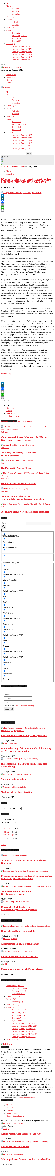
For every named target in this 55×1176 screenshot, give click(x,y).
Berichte (15, 25)
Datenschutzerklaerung (24, 706)
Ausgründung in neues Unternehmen (20, 943)
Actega (9, 411)
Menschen (16, 14)
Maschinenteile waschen (13, 779)
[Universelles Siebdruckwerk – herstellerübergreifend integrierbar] (16, 902)
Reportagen (11, 17)
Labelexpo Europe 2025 (22, 46)
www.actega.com (9, 373)
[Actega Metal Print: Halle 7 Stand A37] (5, 1129)
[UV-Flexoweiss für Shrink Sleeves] (27, 476)
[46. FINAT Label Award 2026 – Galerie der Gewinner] (15, 855)
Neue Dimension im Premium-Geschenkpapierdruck (16, 892)
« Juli (3, 845)
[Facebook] (27, 201)
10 (2, 832)
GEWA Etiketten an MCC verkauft (19, 956)
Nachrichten (11, 6)
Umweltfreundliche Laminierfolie (18, 931)
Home (8, 3)
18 (5, 835)
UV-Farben (11, 413)
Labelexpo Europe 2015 (22, 60)
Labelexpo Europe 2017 (22, 57)
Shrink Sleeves (12, 416)
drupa (8, 30)
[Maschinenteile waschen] (17, 774)
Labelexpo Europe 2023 (22, 49)
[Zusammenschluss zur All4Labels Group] (6, 964)
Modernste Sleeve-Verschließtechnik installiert (25, 511)
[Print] (27, 210)
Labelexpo (10, 44)
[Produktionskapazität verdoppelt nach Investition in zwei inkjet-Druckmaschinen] (24, 871)
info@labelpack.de (27, 1098)
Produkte (15, 11)
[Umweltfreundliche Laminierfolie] (25, 926)
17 (2, 835)
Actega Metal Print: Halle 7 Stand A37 (21, 1133)
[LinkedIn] (27, 195)
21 (13, 835)
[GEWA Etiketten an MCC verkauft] (17, 951)
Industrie (15, 9)
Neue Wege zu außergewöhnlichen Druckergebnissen (18, 454)
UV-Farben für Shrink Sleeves (16, 468)
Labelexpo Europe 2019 (22, 54)
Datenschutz (11, 1113)
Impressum (11, 1110)
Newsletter (10, 77)
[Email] (27, 204)
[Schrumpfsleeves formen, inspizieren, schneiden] (12, 1154)
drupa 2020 (16, 38)
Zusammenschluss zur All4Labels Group (22, 969)
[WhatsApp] (27, 207)
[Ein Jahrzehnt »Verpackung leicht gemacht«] (27, 730)
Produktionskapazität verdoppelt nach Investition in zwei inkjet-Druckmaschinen (26, 877)
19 (8, 835)
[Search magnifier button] (3, 527)
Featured (11, 1039)
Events (9, 19)
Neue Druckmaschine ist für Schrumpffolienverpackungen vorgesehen (22, 497)
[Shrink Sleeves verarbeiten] (25, 1141)
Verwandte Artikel (9, 421)
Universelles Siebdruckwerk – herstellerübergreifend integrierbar (19, 908)
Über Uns (10, 80)
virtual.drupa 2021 (19, 36)
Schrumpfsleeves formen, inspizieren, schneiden (25, 1159)
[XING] (27, 198)
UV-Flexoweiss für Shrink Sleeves (18, 483)
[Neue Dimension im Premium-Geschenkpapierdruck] (26, 886)
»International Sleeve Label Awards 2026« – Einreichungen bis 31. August (23, 438)
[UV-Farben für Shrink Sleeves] (17, 460)
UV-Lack (10, 408)
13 (10, 832)
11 (5, 832)
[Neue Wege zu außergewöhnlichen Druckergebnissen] (18, 445)
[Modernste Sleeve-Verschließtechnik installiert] (26, 504)
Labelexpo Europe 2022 (22, 52)
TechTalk (10, 27)
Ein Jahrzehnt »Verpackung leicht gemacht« (24, 735)
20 (10, 835)
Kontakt (9, 83)
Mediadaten (11, 75)
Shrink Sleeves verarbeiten (15, 1146)
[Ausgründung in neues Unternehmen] (9, 939)
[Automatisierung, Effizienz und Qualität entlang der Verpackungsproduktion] (9, 743)
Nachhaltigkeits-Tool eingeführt (17, 792)
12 (8, 832)
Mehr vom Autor (24, 421)
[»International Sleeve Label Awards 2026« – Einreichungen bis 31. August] (27, 429)
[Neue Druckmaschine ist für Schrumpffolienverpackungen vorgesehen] (14, 488)
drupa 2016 (16, 41)
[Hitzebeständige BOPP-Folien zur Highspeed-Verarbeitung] (19, 759)
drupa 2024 (16, 33)
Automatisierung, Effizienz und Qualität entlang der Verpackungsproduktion (26, 749)
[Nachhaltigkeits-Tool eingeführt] (13, 787)
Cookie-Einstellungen (15, 1116)
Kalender (15, 22)
